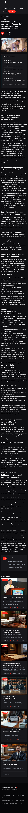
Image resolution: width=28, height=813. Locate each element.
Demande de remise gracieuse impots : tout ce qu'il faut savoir (12, 664)
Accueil (4, 6)
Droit (10, 8)
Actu (8, 6)
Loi (20, 6)
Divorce (21, 8)
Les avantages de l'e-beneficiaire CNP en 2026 (10, 697)
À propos (4, 11)
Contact (11, 11)
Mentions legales (20, 795)
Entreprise (15, 6)
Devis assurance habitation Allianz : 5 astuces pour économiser (13, 730)
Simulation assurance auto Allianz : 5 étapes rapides (10, 763)
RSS (2, 797)
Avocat (15, 8)
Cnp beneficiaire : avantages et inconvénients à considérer (11, 631)
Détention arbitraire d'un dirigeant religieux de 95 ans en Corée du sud (13, 598)
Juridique (4, 8)
